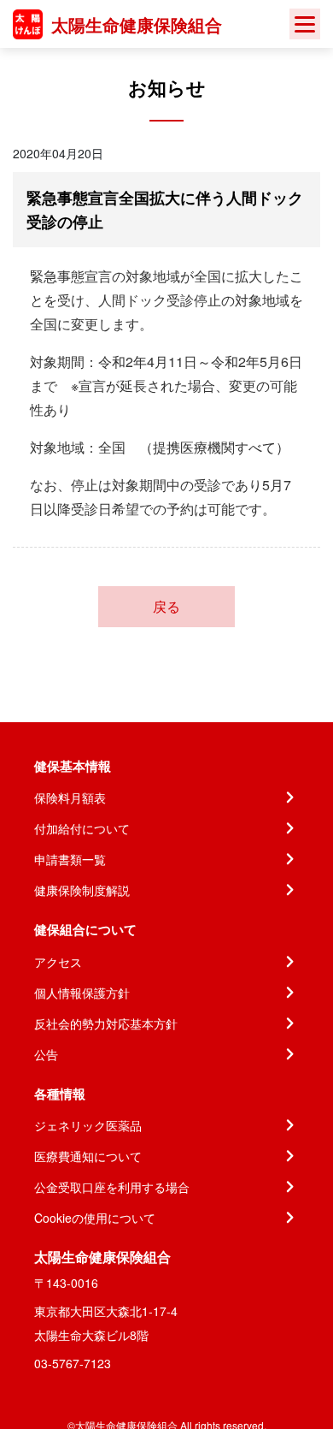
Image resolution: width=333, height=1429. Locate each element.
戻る (166, 606)
